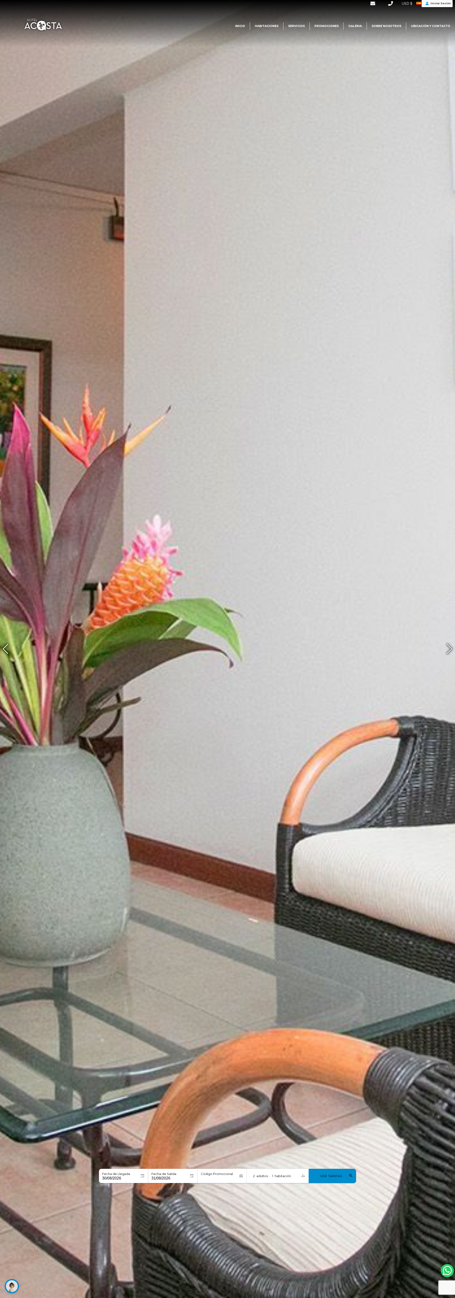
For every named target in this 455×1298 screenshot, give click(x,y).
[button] (449, 649)
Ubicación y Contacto (430, 26)
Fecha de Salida (163, 1173)
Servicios (296, 26)
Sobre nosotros (386, 26)
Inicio (240, 26)
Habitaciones (266, 26)
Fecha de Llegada (116, 1173)
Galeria (355, 26)
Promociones (326, 26)
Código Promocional (217, 1173)
